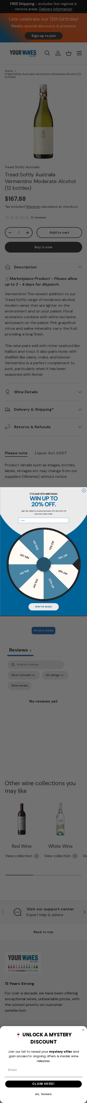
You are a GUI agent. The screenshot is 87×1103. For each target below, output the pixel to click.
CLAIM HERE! (43, 1083)
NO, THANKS (43, 1094)
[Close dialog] (84, 490)
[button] (43, 606)
